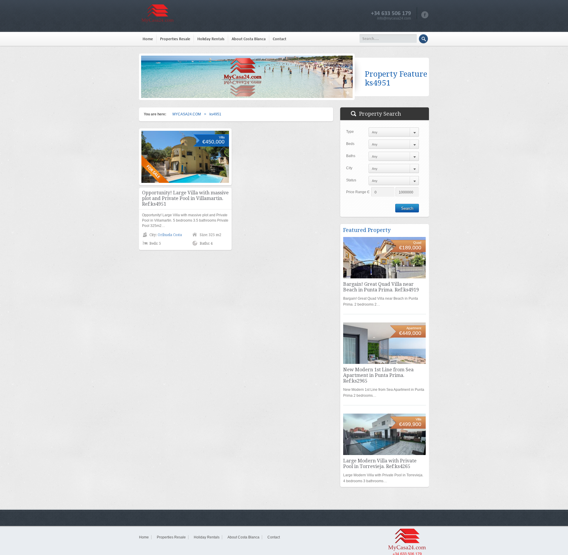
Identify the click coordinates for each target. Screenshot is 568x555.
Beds (350, 144)
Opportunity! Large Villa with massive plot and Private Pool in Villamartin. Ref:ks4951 (185, 198)
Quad (417, 242)
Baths (350, 156)
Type (350, 132)
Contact (279, 39)
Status (351, 180)
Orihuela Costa (170, 235)
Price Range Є (358, 192)
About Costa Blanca (249, 39)
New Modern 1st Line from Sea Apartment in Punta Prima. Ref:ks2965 (378, 375)
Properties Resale (175, 39)
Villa (222, 137)
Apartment (413, 328)
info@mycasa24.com (394, 18)
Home (148, 39)
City (349, 168)
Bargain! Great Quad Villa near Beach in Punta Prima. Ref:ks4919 (381, 287)
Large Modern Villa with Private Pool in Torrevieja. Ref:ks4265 (380, 463)
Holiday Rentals (211, 39)
